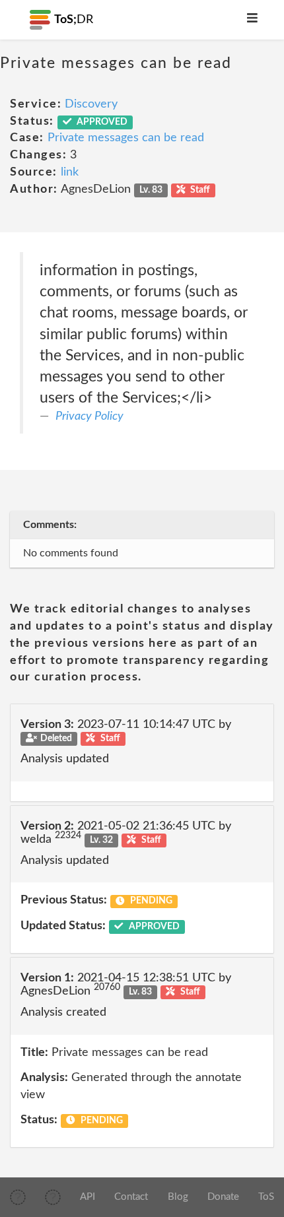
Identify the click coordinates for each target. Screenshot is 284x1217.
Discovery (91, 104)
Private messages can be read (126, 138)
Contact (131, 1197)
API (87, 1197)
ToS (266, 1197)
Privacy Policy (89, 416)
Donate (223, 1197)
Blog (178, 1197)
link (70, 172)
